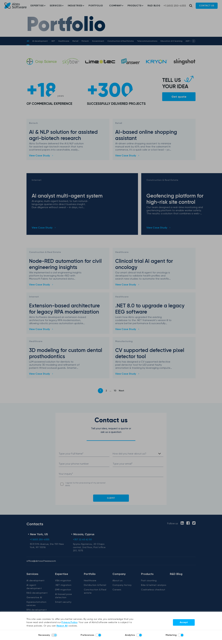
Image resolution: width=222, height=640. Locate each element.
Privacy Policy (69, 622)
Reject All (62, 625)
